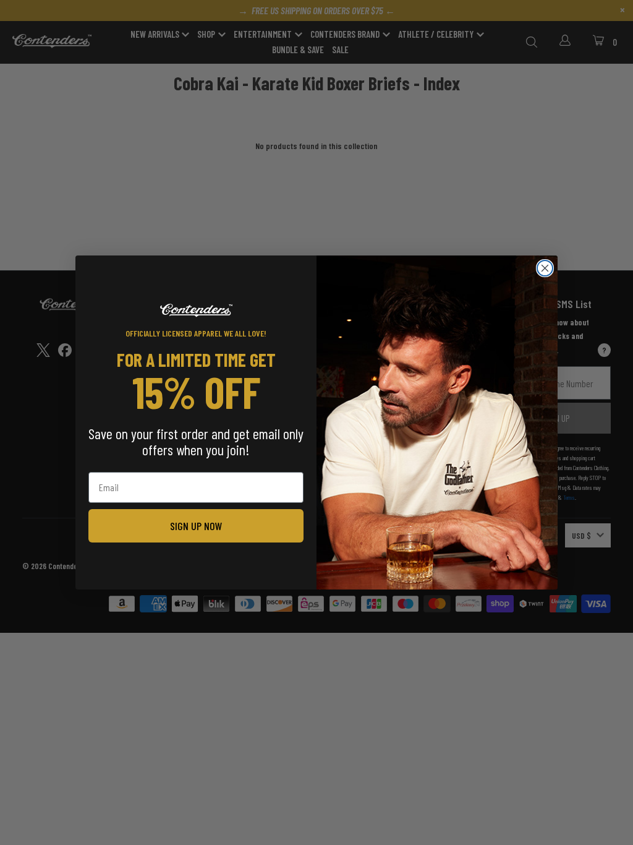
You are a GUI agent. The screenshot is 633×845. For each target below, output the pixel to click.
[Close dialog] (545, 268)
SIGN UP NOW (196, 526)
